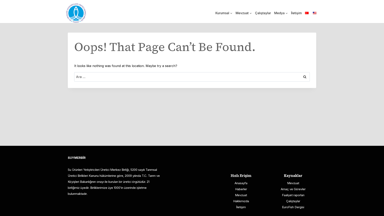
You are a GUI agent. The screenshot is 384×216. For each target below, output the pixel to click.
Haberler (241, 189)
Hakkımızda (241, 201)
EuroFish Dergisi (293, 207)
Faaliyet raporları (293, 195)
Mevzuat (241, 195)
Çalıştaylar (263, 13)
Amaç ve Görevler (293, 189)
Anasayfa (241, 183)
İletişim (296, 13)
